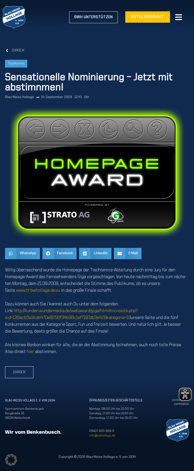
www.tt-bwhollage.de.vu (38, 290)
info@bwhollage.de (102, 435)
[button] (22, 253)
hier (30, 351)
